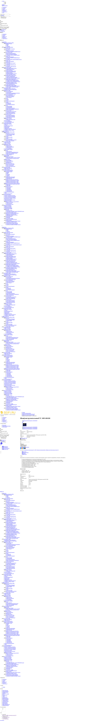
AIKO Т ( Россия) (7, 143)
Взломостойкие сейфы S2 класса (11, 68)
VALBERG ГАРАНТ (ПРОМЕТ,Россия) (12, 55)
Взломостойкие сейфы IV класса (11, 82)
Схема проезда (4, 11)
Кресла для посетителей (10, 164)
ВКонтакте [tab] (25, 454)
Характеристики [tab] (25, 452)
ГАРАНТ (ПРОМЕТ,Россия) (11, 71)
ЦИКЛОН (8, 361)
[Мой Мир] (23, 448)
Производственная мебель (8, 169)
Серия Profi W (8, 189)
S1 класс (7, 100)
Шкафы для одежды (9, 202)
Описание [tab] (24, 451)
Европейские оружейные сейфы (9, 131)
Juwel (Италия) (8, 92)
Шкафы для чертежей (8, 391)
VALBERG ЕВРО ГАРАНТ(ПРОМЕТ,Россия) (14, 59)
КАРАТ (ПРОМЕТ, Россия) (10, 74)
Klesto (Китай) (4, 702)
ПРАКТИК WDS (9, 178)
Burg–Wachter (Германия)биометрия (12, 152)
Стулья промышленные (8, 193)
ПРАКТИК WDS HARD (10, 177)
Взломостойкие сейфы (7, 67)
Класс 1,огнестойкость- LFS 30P (11, 139)
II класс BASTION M (7, 117)
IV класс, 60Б (8, 249)
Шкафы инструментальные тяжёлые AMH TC (12, 183)
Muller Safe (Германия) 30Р (10, 113)
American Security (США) (10, 134)
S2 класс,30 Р (8, 233)
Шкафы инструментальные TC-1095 (12, 182)
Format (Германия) (5, 691)
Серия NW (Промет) (9, 346)
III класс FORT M (7, 120)
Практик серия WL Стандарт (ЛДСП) (12, 158)
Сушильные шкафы (9, 171)
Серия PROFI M (9, 190)
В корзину (22, 444)
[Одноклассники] (22, 448)
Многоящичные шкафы (8, 207)
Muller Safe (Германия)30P (10, 116)
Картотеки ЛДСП (9, 210)
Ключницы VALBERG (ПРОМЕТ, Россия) (13, 224)
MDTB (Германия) (9, 70)
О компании (4, 7)
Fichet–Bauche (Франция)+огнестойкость (13, 278)
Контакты (4, 10)
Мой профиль (4, 426)
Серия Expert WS (9, 376)
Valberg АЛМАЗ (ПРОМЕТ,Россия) (12, 86)
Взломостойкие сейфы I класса (11, 256)
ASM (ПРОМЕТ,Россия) (10, 69)
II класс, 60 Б (8, 58)
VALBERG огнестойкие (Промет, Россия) (13, 406)
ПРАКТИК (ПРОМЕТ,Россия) (11, 212)
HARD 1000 (8, 184)
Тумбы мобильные (9, 216)
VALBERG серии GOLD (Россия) (10, 129)
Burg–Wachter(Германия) (10, 286)
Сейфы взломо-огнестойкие (8, 47)
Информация (4, 36)
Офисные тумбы (7, 159)
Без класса (7, 132)
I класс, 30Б (7, 49)
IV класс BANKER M (8, 121)
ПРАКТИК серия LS (9, 215)
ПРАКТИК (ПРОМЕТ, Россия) (11, 407)
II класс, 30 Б (8, 241)
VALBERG (8, 46)
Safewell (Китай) (5, 703)
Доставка (3, 8)
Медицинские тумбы (9, 204)
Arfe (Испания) (8, 147)
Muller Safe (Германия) (10, 50)
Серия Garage (8, 187)
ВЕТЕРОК (8, 174)
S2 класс (7, 101)
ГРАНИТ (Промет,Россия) (10, 76)
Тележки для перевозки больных (9, 195)
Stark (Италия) (6, 127)
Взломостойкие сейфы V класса (11, 85)
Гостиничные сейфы (7, 141)
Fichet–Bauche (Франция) (10, 115)
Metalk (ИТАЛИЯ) (9, 137)
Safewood (5, 124)
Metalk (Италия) (7, 126)
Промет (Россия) (5, 690)
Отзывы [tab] (24, 453)
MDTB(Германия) (5, 698)
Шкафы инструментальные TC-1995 (12, 181)
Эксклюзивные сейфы (7, 308)
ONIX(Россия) (4, 695)
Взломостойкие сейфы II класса (11, 75)
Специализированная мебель (9, 377)
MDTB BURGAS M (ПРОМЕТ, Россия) (12, 271)
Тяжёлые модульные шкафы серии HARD (13, 369)
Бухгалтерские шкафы (9, 218)
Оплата (3, 35)
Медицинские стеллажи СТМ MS (10, 198)
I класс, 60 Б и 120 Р (9, 52)
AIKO (7, 45)
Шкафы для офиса (9, 220)
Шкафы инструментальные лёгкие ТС (12, 179)
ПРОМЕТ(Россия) (9, 162)
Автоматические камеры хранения (12, 223)
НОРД (7, 173)
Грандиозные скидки (5, 717)
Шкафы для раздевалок (9, 156)
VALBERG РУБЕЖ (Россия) (11, 64)
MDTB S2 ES (8, 102)
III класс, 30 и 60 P (9, 118)
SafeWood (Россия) (5, 705)
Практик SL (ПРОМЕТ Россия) (11, 219)
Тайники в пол (8, 145)
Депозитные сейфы (7, 167)
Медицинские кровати (8, 384)
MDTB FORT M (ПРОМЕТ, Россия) (12, 79)
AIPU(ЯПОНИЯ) (9, 107)
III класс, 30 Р (8, 60)
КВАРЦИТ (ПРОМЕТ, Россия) (11, 73)
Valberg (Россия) (9, 151)
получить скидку (23, 446)
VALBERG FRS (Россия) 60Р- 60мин (10, 89)
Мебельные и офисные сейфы (9, 42)
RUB (3, 1)
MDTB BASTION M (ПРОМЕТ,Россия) (12, 263)
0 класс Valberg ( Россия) (8, 149)
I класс (7, 105)
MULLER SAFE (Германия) (11, 53)
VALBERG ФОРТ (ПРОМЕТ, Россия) (12, 80)
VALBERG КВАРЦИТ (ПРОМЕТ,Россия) (13, 51)
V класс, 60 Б (8, 65)
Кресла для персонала (10, 165)
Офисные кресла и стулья (10, 163)
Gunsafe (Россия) (5, 701)
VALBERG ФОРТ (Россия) (10, 248)
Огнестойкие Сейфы (7, 87)
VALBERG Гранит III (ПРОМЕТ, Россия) (13, 81)
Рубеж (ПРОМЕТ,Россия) (10, 84)
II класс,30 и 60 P (8, 114)
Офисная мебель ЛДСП (8, 154)
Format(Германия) (5, 692)
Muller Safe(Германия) (6, 704)
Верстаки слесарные (9, 186)
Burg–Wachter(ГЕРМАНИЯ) (11, 279)
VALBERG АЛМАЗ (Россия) (11, 66)
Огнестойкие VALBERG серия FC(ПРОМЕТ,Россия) (15, 211)
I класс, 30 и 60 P (8, 110)
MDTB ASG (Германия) (10, 140)
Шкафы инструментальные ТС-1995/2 (12, 180)
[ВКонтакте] (20, 448)
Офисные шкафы (8, 160)
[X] (25, 448)
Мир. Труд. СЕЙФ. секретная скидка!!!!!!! (9, 715)
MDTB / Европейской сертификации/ (12, 294)
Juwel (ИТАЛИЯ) (9, 106)
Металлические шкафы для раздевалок (12, 213)
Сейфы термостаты (5, 316)
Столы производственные (8, 170)
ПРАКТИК (8, 217)
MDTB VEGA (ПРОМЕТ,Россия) (11, 153)
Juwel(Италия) (8, 103)
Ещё (3, 12)
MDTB (7, 44)
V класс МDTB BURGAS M (9, 122)
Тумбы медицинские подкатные (9, 199)
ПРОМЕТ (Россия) (9, 43)
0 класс (7, 98)
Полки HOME (6, 155)
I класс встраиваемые (9, 94)
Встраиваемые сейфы (7, 144)
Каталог (2, 491)
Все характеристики (23, 438)
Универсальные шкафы (8, 208)
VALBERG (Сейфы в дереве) (9, 130)
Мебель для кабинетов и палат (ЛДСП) (12, 201)
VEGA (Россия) (8, 97)
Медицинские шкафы (8, 200)
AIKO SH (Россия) (7, 142)
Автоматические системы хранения (12, 222)
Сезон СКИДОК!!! (5, 718)
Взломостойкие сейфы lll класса (11, 264)
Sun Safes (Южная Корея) (8, 125)
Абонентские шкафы (7, 392)
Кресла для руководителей (10, 166)
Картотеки (7, 209)
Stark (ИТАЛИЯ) (9, 135)
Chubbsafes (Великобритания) (11, 111)
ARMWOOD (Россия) (8, 128)
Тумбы (5, 192)
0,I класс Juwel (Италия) (8, 148)
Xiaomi (7, 99)
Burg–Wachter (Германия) (10, 95)
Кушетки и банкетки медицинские (10, 196)
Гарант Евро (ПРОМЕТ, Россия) (11, 77)
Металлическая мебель (7, 205)
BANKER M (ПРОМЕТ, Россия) (11, 83)
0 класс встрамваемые (9, 91)
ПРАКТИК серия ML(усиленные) (12, 214)
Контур (3, 694)
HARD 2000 (8, 185)
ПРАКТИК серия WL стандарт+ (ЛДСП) (13, 157)
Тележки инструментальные (10, 362)
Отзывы (3, 687)
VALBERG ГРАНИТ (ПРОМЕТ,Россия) (13, 57)
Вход (4, 4)
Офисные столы (8, 347)
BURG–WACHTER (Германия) (11, 54)
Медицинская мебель (7, 194)
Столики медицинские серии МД (10, 197)
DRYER (7, 172)
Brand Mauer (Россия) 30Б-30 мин (9, 88)
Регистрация (5, 5)
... (2, 225)
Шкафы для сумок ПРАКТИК (11, 399)
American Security (9, 331)
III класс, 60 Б (8, 62)
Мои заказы (4, 425)
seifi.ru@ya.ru (3, 29)
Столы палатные (9, 203)
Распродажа (4, 41)
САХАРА (7, 175)
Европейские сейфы (7, 90)
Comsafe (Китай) (5, 700)
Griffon (3, 696)
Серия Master (8, 188)
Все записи (2, 720)
